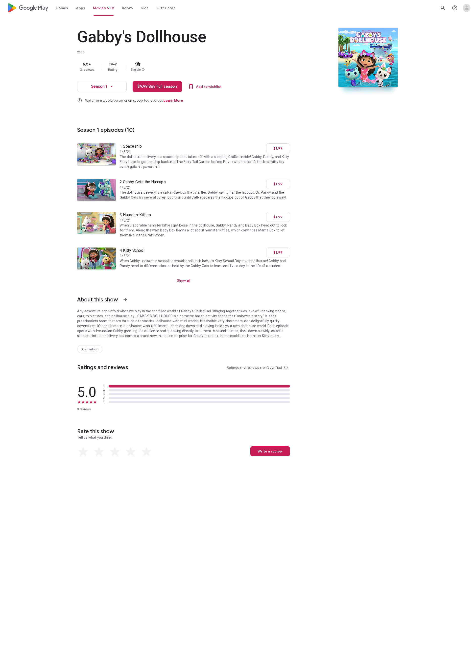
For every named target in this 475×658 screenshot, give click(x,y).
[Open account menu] (467, 8)
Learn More (173, 100)
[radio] (83, 452)
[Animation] (89, 349)
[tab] (62, 8)
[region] (176, 66)
